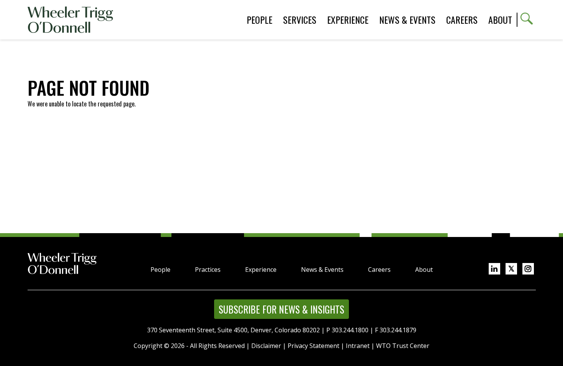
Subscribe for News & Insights (281, 309)
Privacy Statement (313, 345)
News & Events (322, 269)
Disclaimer (266, 345)
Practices (208, 269)
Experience (261, 269)
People (160, 269)
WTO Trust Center (402, 345)
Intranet (358, 345)
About (500, 19)
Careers (379, 269)
